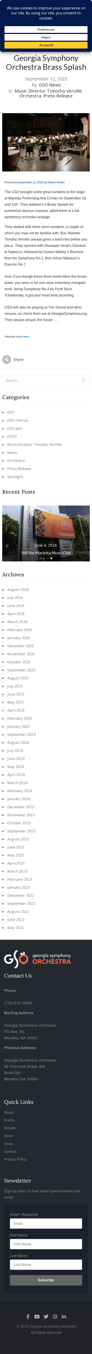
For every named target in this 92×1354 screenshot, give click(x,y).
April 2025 (16, 710)
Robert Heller (56, 182)
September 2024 (21, 734)
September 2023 (21, 831)
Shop (8, 1144)
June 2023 (15, 847)
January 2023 (18, 887)
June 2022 (15, 920)
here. (26, 336)
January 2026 (18, 638)
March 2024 (17, 783)
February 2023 (19, 879)
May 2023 (15, 855)
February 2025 (19, 718)
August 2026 (18, 590)
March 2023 (17, 871)
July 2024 (15, 751)
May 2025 (15, 702)
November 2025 (21, 654)
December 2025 (20, 646)
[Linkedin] (64, 1317)
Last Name (18, 1256)
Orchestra (30, 95)
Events (9, 1120)
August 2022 (18, 912)
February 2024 (19, 791)
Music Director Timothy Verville (48, 91)
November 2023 (21, 815)
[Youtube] (37, 1317)
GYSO (12, 436)
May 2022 (15, 928)
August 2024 (18, 742)
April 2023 (16, 863)
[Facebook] (28, 1317)
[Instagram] (55, 1317)
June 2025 (15, 694)
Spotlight (15, 477)
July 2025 (15, 686)
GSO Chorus (17, 420)
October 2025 (18, 662)
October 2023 (18, 823)
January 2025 (18, 726)
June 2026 (15, 606)
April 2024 (16, 775)
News (12, 453)
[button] (41, 558)
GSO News (50, 85)
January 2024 (18, 799)
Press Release (58, 95)
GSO (11, 412)
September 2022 (21, 903)
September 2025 (21, 670)
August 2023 (18, 839)
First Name (18, 1235)
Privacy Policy (15, 1159)
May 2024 (15, 767)
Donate (10, 1128)
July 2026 (15, 598)
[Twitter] (46, 1317)
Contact (10, 1151)
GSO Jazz (15, 428)
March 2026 (17, 622)
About (9, 1112)
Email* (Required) (24, 1214)
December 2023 (20, 807)
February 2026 (19, 630)
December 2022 (20, 895)
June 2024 (15, 759)
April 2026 (16, 614)
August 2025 (18, 678)
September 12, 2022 (30, 182)
